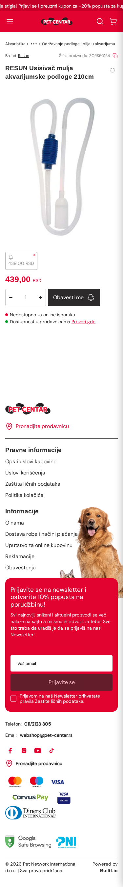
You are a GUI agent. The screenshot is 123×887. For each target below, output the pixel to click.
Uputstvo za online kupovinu (38, 545)
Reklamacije (19, 556)
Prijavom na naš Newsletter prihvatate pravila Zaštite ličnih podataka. (60, 698)
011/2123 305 (37, 724)
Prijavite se (62, 682)
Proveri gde (83, 322)
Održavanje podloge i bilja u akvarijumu (78, 43)
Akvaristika (15, 43)
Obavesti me (68, 297)
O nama (14, 522)
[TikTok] (52, 751)
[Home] (61, 409)
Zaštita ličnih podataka (32, 483)
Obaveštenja (20, 567)
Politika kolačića (24, 495)
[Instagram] (24, 751)
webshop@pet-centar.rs (46, 735)
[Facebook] (10, 751)
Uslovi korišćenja (25, 472)
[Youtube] (38, 751)
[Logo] (56, 21)
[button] (10, 21)
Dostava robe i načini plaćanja (41, 533)
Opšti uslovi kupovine (30, 461)
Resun (23, 55)
